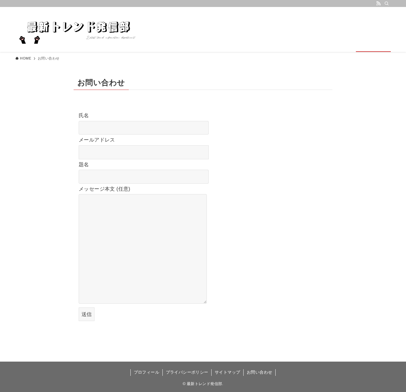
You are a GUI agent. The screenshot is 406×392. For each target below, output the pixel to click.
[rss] (378, 3)
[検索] (387, 3)
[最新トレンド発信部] (78, 29)
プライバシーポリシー (187, 372)
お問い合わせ (259, 372)
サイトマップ (227, 372)
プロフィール (146, 372)
